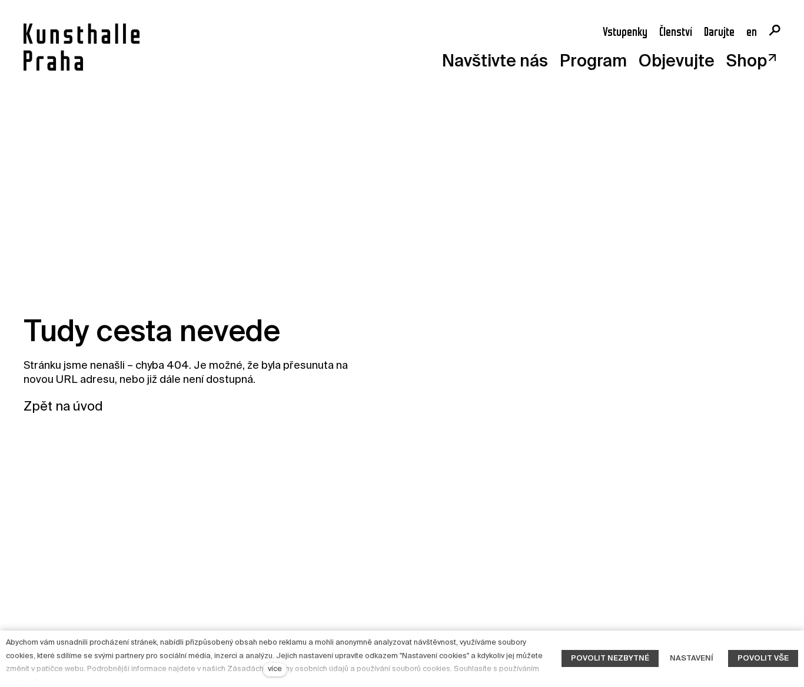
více (275, 669)
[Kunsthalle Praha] (81, 47)
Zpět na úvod (63, 407)
